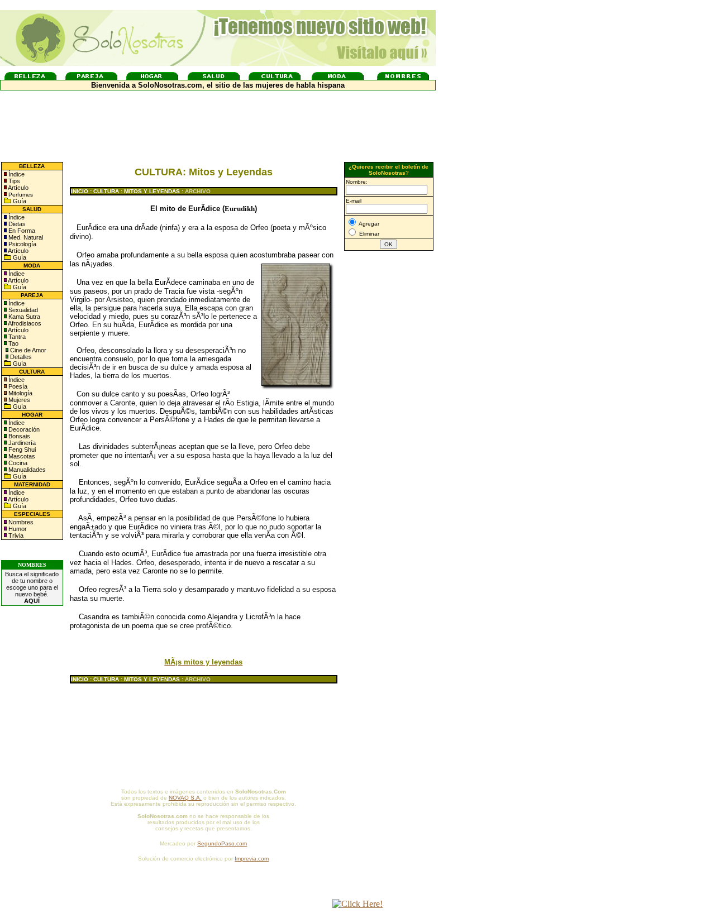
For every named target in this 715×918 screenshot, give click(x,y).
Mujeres (18, 399)
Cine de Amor (28, 350)
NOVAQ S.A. (185, 798)
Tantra (16, 336)
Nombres (21, 522)
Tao (12, 343)
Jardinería (21, 442)
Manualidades (26, 469)
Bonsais (18, 436)
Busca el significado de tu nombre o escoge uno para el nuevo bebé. (32, 587)
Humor (17, 528)
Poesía (17, 386)
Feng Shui (21, 449)
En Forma (21, 230)
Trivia (15, 535)
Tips (13, 181)
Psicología (21, 244)
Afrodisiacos (24, 323)
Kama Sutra (23, 316)
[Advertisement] (388, 437)
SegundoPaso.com (222, 843)
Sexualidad (22, 310)
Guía (18, 201)
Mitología (19, 393)
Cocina (17, 463)
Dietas (16, 224)
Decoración (23, 429)
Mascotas (21, 456)
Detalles (21, 356)
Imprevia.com (252, 858)
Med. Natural (25, 237)
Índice (16, 174)
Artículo (18, 187)
